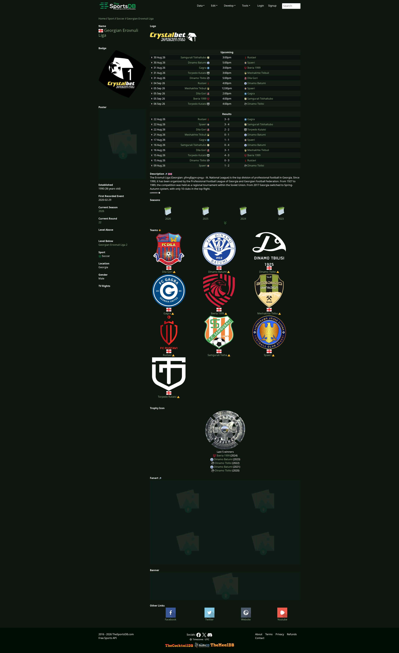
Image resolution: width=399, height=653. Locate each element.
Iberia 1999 (223, 455)
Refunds (292, 634)
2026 (101, 211)
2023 (281, 218)
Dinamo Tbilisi (223, 463)
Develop (229, 5)
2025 (205, 218)
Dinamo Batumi (223, 459)
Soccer (121, 18)
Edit (213, 5)
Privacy (280, 634)
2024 (243, 218)
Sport (111, 18)
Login (260, 5)
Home (102, 18)
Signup (272, 5)
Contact (259, 638)
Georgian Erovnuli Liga (140, 18)
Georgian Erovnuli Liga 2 (113, 244)
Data (200, 5)
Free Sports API (108, 638)
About (258, 634)
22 (100, 222)
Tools (245, 5)
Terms (269, 634)
